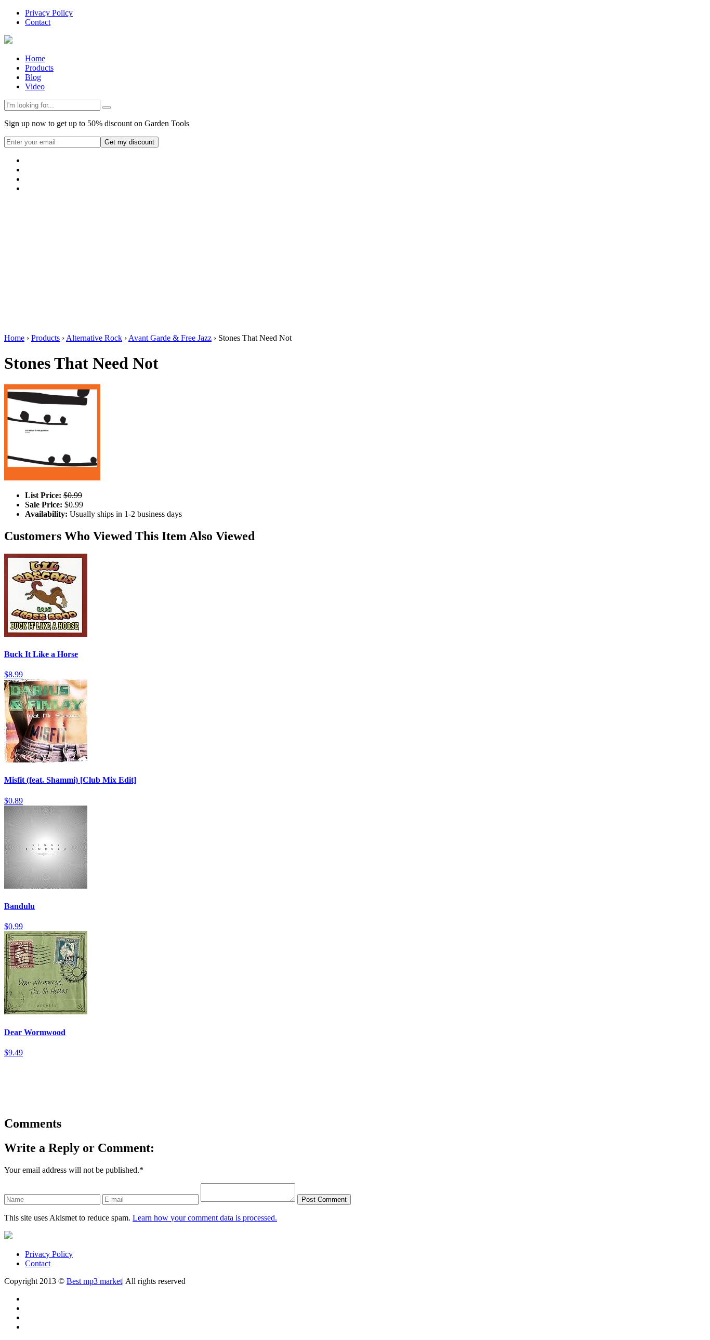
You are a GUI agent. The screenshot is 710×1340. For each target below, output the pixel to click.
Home (35, 58)
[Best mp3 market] (8, 40)
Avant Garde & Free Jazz (170, 337)
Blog (33, 77)
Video (35, 86)
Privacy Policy (49, 12)
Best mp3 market (94, 1281)
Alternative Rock (94, 337)
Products (39, 67)
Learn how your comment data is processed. (205, 1217)
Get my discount (129, 142)
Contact (37, 22)
